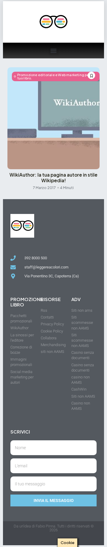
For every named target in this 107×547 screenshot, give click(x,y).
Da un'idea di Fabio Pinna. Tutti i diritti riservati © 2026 (54, 528)
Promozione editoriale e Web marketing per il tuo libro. (55, 76)
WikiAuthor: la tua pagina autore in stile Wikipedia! (53, 177)
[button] (54, 50)
